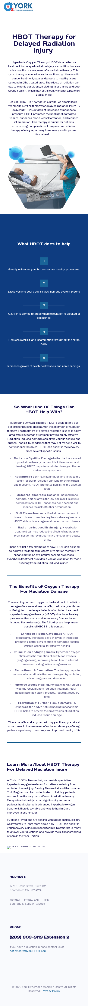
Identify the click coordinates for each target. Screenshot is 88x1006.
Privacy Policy (51, 991)
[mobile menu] (82, 6)
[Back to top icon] (44, 983)
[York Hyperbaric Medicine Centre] (18, 6)
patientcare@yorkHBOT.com (28, 951)
